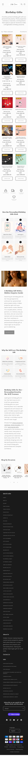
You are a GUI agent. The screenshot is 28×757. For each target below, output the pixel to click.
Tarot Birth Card (6, 611)
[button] (2, 4)
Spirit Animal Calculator (8, 614)
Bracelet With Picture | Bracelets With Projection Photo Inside (18, 476)
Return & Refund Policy (8, 515)
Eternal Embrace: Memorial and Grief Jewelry (12, 682)
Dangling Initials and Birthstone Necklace (20, 167)
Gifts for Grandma (7, 538)
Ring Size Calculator (7, 576)
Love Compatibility (7, 599)
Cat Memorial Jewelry (7, 561)
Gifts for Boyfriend (7, 547)
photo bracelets (16, 425)
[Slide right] (17, 482)
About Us (5, 500)
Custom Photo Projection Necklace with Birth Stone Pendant (7, 47)
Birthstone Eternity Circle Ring (21, 109)
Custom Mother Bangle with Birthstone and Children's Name (20, 138)
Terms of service (10, 749)
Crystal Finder (6, 617)
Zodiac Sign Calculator (8, 593)
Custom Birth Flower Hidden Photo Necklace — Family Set (7, 138)
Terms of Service (6, 509)
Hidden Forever (13, 744)
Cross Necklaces (6, 669)
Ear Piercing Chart (7, 579)
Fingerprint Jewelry (7, 676)
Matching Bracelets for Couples (9, 666)
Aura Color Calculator (7, 620)
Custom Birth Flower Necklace (7, 109)
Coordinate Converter (7, 608)
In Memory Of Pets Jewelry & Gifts (10, 679)
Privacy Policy (6, 512)
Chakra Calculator (7, 623)
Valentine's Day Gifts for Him (9, 535)
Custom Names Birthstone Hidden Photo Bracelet (20, 77)
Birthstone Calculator (8, 585)
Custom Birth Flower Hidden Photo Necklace (20, 47)
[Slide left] (10, 482)
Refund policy (12, 746)
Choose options (7, 59)
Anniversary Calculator (8, 605)
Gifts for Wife (6, 541)
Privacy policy (20, 746)
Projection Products (7, 523)
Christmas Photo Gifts (7, 573)
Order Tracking (6, 506)
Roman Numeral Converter (8, 582)
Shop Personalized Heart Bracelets (10, 685)
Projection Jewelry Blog (8, 526)
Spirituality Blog (6, 529)
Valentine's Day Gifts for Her (9, 532)
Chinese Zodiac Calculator (8, 596)
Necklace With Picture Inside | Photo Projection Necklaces (6, 476)
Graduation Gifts (6, 570)
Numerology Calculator (8, 602)
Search (4, 497)
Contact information (14, 751)
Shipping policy (19, 749)
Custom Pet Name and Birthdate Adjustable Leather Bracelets (7, 167)
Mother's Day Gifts (7, 567)
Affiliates (5, 520)
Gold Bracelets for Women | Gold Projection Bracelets (12, 673)
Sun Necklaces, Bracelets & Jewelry (10, 696)
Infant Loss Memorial (7, 564)
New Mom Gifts (6, 550)
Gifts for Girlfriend (7, 544)
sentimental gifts (13, 427)
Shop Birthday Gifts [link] (9, 332)
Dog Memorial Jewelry (7, 558)
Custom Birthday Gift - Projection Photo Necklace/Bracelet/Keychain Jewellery (7, 78)
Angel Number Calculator (8, 588)
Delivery (5, 503)
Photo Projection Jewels (8, 663)
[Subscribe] (23, 708)
